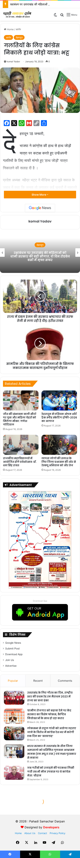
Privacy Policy (57, 833)
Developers (51, 827)
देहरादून (19, 37)
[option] (40, 252)
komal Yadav (13, 61)
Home (10, 29)
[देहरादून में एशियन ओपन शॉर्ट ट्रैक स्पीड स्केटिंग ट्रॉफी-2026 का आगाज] (59, 400)
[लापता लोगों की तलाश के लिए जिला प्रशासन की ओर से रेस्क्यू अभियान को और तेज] (59, 445)
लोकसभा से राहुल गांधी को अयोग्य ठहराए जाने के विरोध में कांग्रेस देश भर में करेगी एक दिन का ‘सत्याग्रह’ (51, 732)
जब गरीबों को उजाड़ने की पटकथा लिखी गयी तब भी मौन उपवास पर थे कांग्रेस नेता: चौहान (50, 771)
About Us (29, 833)
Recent (38, 680)
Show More (39, 194)
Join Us (9, 660)
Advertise (11, 665)
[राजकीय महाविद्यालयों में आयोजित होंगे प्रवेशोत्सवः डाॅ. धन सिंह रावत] (21, 445)
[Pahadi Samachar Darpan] (18, 14)
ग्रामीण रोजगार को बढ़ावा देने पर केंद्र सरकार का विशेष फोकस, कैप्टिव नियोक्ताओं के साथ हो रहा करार (49, 714)
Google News (13, 642)
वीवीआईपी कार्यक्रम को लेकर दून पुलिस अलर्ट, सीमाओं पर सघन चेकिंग (40, 256)
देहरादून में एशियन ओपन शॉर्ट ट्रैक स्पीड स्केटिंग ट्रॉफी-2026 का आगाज (59, 417)
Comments (65, 680)
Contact (42, 833)
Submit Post (12, 648)
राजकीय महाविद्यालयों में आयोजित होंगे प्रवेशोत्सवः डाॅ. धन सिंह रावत (20, 461)
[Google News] (40, 208)
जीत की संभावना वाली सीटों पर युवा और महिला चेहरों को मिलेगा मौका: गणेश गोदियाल (19, 419)
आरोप (18, 29)
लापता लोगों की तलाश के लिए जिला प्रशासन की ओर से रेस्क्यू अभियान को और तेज (58, 461)
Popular (13, 680)
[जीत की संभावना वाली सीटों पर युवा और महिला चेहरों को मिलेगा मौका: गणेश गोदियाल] (21, 400)
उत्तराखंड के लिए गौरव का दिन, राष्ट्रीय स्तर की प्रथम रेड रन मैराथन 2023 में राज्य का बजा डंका (50, 696)
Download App (40, 601)
